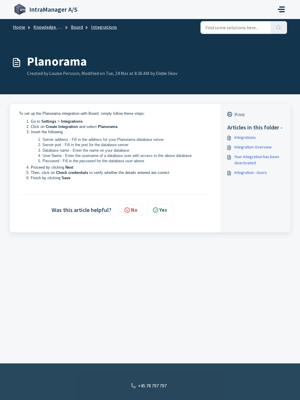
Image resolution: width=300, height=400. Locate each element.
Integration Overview (253, 147)
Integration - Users (250, 172)
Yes (163, 209)
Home (19, 27)
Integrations (104, 27)
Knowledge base (49, 27)
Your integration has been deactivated (256, 159)
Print (239, 114)
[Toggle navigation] (281, 9)
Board (77, 27)
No (134, 209)
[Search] (278, 27)
